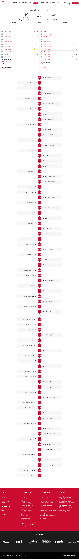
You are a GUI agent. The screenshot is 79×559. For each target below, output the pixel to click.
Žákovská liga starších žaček (45, 513)
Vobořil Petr (4, 61)
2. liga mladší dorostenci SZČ (27, 511)
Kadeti (2, 515)
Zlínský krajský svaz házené (64, 510)
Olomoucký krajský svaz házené (65, 507)
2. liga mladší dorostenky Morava (46, 507)
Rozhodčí (4, 500)
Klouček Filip (7, 56)
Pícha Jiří (7, 39)
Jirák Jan (46, 31)
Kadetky (3, 517)
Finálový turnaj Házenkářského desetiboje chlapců (29, 523)
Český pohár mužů (24, 515)
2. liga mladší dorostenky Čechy (46, 505)
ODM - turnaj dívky (43, 518)
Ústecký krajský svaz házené (64, 500)
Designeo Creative (71, 555)
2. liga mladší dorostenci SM (26, 509)
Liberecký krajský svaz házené (65, 501)
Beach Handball (5, 497)
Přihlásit (75, 2)
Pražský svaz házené (63, 494)
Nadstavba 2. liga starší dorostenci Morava (29, 524)
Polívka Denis (8, 36)
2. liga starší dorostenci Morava (27, 505)
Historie (3, 496)
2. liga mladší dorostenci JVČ (26, 510)
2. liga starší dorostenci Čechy (27, 503)
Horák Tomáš (8, 51)
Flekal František (47, 41)
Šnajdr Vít (7, 34)
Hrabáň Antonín (47, 46)
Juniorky (3, 511)
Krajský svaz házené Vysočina (65, 505)
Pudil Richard (47, 36)
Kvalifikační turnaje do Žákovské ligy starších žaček (48, 511)
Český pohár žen (43, 509)
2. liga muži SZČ (24, 498)
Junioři (2, 510)
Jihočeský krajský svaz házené (65, 497)
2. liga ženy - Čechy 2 (44, 506)
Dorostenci (3, 513)
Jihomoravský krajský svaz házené (65, 506)
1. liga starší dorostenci (25, 502)
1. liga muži (23, 496)
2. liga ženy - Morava (44, 498)
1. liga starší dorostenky (44, 500)
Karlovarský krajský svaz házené (65, 511)
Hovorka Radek (8, 41)
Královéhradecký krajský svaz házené (66, 502)
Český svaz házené (5, 501)
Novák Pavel (46, 39)
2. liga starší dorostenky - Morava (46, 502)
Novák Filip (7, 54)
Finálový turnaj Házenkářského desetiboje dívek (48, 516)
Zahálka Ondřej (47, 49)
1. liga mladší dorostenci (25, 506)
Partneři (3, 498)
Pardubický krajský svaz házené (65, 503)
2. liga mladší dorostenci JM (26, 507)
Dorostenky (3, 514)
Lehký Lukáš (10, 24)
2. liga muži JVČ (24, 497)
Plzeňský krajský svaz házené (64, 498)
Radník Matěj (17, 24)
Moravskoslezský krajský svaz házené (66, 509)
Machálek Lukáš (47, 51)
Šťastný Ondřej (47, 44)
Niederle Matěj (8, 31)
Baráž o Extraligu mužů (25, 518)
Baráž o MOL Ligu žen (44, 514)
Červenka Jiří (7, 46)
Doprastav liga (42, 494)
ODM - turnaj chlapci (25, 526)
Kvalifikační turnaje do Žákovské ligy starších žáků (29, 514)
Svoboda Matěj (47, 34)
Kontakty (3, 502)
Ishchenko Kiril (8, 44)
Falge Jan (3, 65)
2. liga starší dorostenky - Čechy (46, 501)
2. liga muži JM (24, 500)
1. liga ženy (42, 496)
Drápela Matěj (47, 54)
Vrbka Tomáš (47, 59)
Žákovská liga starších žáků (26, 516)
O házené (4, 494)
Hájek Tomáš (8, 49)
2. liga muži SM (24, 501)
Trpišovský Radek (48, 56)
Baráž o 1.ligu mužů (24, 519)
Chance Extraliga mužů (25, 494)
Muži (2, 507)
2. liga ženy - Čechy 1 (44, 497)
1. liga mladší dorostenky (45, 503)
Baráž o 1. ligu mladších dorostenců (28, 520)
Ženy (2, 509)
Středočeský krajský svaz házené (65, 496)
